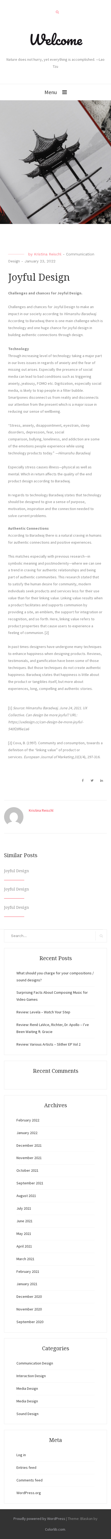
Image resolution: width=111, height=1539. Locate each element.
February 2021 (27, 1271)
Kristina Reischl (47, 254)
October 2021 (27, 1170)
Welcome (55, 39)
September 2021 (29, 1183)
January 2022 (26, 1132)
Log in (21, 1454)
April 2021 (24, 1246)
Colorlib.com (55, 1529)
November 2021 (29, 1157)
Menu (50, 92)
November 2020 (29, 1309)
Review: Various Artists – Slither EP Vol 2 (48, 1044)
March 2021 (25, 1258)
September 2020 (29, 1321)
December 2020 (29, 1296)
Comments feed (29, 1480)
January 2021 (26, 1283)
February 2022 (27, 1120)
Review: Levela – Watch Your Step (43, 1012)
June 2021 (24, 1221)
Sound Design (27, 1413)
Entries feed (26, 1467)
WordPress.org (28, 1492)
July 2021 (23, 1208)
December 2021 (29, 1145)
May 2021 (23, 1233)
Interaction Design (31, 1375)
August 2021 (26, 1195)
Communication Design (34, 1363)
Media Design (27, 1388)
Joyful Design (16, 871)
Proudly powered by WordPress (39, 1518)
